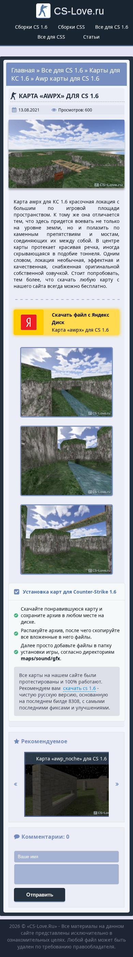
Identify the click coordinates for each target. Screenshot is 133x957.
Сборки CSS (71, 27)
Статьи (91, 37)
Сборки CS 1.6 (31, 27)
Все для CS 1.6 (111, 27)
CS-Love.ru (79, 10)
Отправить (39, 895)
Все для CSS (51, 37)
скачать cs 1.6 (79, 688)
